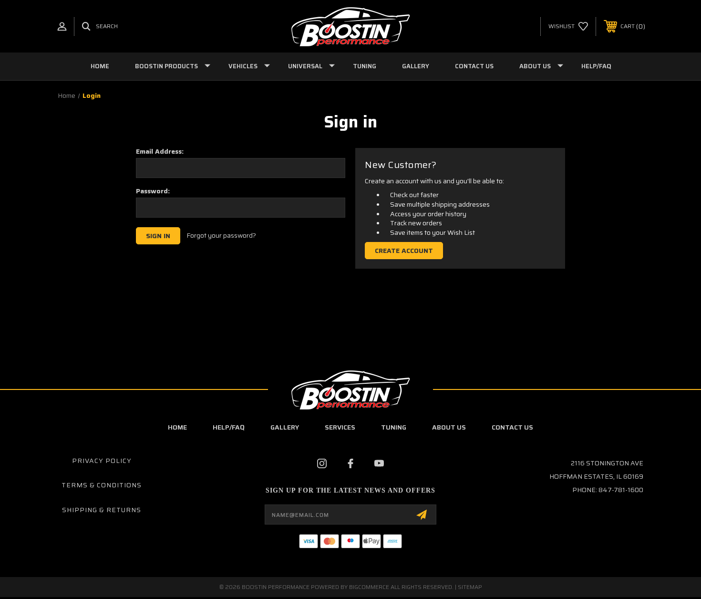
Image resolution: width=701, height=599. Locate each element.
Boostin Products (166, 66)
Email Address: (160, 151)
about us (449, 427)
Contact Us (474, 66)
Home (100, 66)
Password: (153, 191)
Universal (305, 66)
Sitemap (470, 586)
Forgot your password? (221, 236)
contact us (512, 427)
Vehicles (243, 66)
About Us (535, 66)
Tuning (364, 66)
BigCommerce (369, 586)
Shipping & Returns (101, 509)
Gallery (415, 66)
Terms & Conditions (102, 485)
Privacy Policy (102, 460)
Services (340, 427)
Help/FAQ (596, 66)
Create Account (404, 250)
